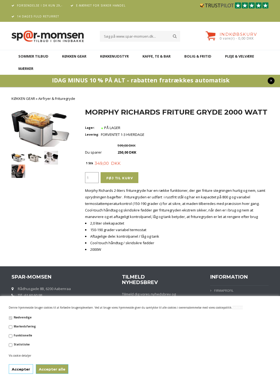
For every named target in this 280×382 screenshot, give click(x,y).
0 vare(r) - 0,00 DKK (237, 38)
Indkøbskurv (238, 34)
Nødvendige (23, 317)
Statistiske (22, 344)
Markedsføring (25, 326)
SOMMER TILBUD (33, 56)
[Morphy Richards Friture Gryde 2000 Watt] (18, 157)
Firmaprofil (224, 290)
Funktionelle (23, 335)
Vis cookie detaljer (20, 355)
